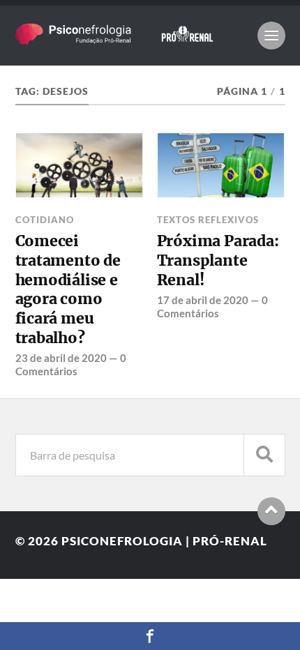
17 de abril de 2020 (202, 300)
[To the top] (271, 511)
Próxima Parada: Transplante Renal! (218, 260)
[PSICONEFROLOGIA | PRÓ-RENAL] (129, 37)
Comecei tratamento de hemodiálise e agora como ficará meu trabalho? (68, 289)
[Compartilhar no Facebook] (150, 636)
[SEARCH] (264, 455)
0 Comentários (70, 364)
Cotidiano (44, 219)
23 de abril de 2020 (61, 358)
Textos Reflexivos (208, 219)
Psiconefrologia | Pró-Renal (164, 541)
